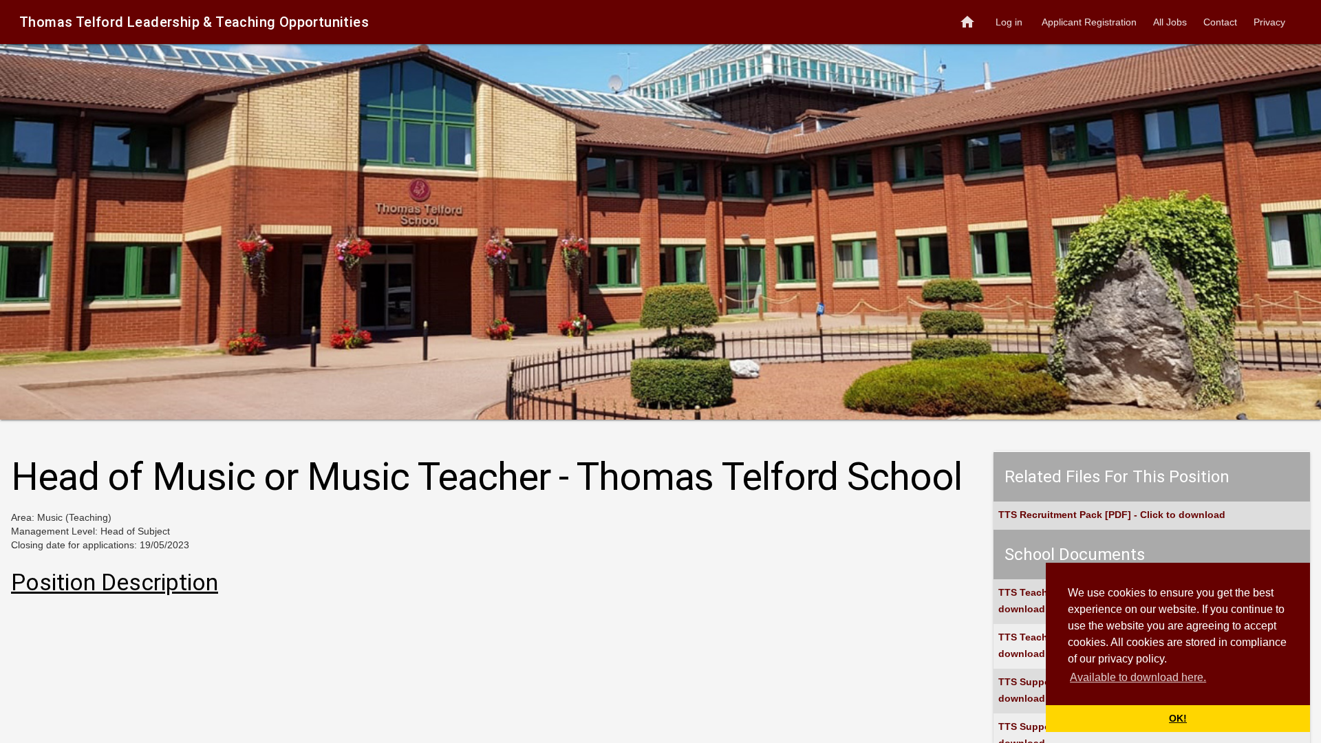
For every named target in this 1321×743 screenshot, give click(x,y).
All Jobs (1170, 22)
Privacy (1269, 22)
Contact (1220, 22)
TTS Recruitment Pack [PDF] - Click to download (1111, 514)
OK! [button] (1178, 718)
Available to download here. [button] (1138, 677)
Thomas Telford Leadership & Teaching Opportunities (194, 22)
